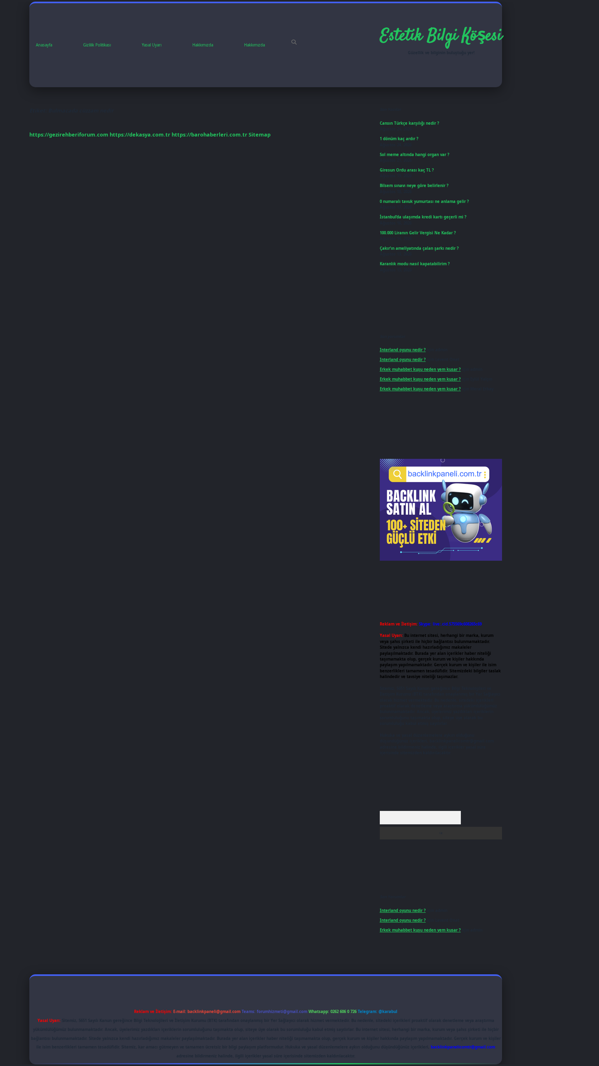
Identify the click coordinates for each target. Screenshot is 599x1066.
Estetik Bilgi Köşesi (441, 36)
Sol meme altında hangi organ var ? (414, 154)
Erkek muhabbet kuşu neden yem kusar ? (420, 369)
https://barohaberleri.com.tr (209, 134)
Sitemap (260, 134)
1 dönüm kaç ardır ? (399, 138)
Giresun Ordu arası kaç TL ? (407, 170)
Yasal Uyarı (151, 45)
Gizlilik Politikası (97, 45)
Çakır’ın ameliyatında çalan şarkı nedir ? (419, 248)
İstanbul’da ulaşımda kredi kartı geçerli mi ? (423, 217)
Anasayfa (44, 45)
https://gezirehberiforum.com (68, 134)
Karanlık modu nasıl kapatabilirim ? (415, 263)
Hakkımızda (202, 45)
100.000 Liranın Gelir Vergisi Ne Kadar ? (418, 233)
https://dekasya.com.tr (140, 134)
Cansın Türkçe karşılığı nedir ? (409, 123)
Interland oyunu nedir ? (403, 349)
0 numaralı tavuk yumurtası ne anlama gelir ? (424, 201)
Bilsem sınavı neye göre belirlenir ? (414, 185)
